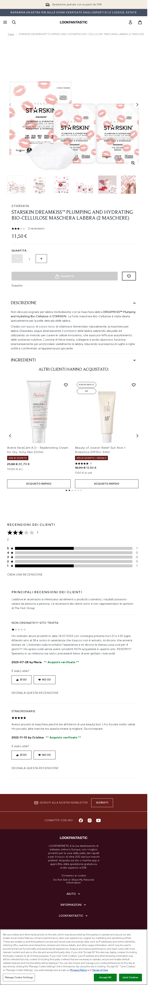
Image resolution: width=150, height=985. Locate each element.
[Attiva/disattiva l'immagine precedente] (10, 105)
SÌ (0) (23, 679)
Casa (11, 34)
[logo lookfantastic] (73, 22)
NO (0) (46, 679)
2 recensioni (36, 228)
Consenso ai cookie (73, 875)
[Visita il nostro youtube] (98, 820)
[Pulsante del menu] (5, 22)
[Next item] (137, 436)
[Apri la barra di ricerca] (14, 22)
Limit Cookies (130, 977)
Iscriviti (102, 802)
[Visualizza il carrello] (140, 22)
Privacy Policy (78, 970)
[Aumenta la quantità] (41, 258)
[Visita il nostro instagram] (89, 820)
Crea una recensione (25, 574)
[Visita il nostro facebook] (80, 820)
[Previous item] (10, 436)
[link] (130, 22)
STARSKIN (20, 206)
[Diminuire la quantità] (17, 258)
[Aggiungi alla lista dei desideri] (129, 276)
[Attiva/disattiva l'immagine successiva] (137, 105)
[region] (73, 957)
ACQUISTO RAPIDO (38, 483)
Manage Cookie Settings (19, 977)
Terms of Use (100, 970)
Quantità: (19, 250)
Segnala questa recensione (35, 693)
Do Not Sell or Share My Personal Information (73, 881)
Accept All (105, 977)
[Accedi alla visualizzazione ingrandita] (133, 163)
